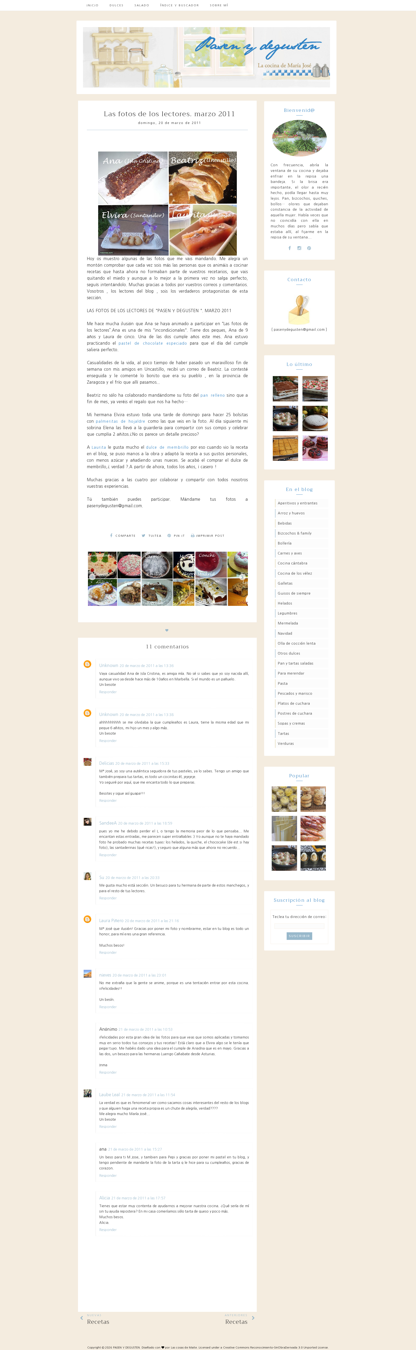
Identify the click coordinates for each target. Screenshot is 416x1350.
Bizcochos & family (295, 533)
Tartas (283, 733)
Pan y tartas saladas (296, 663)
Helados (285, 603)
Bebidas (285, 523)
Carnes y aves (290, 553)
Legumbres (287, 613)
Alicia (104, 1198)
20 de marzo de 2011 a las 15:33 (142, 763)
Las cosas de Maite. (185, 1347)
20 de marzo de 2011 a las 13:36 (147, 665)
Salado (142, 5)
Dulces (117, 5)
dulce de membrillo (167, 447)
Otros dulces (289, 653)
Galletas (285, 583)
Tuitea (154, 535)
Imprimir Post (210, 535)
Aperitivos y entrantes (298, 503)
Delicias (106, 763)
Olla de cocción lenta (297, 643)
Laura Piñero (111, 921)
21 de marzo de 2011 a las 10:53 (146, 1029)
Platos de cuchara (294, 703)
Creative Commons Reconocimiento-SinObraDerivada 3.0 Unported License (275, 1347)
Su (101, 878)
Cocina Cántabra (292, 563)
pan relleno (212, 395)
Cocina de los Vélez (295, 573)
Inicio (93, 5)
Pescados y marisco (295, 693)
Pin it (178, 535)
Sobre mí (219, 5)
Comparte (125, 535)
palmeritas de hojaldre (122, 421)
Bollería (285, 543)
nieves (105, 975)
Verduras (286, 743)
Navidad (285, 633)
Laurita (99, 447)
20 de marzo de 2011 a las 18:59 (145, 823)
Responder (108, 692)
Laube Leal (109, 1095)
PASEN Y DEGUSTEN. (127, 1347)
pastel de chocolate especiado (153, 343)
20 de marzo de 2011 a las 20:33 (133, 877)
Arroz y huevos (291, 513)
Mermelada (288, 623)
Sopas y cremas (291, 723)
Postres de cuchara (295, 713)
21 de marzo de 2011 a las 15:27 (135, 1149)
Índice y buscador (179, 5)
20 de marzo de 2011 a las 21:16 (152, 921)
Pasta (283, 683)
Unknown (108, 666)
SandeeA (108, 823)
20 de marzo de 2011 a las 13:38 (147, 714)
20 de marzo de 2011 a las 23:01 (139, 975)
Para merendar (291, 673)
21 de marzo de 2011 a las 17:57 (138, 1198)
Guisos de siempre (294, 593)
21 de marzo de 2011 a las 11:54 (148, 1095)
